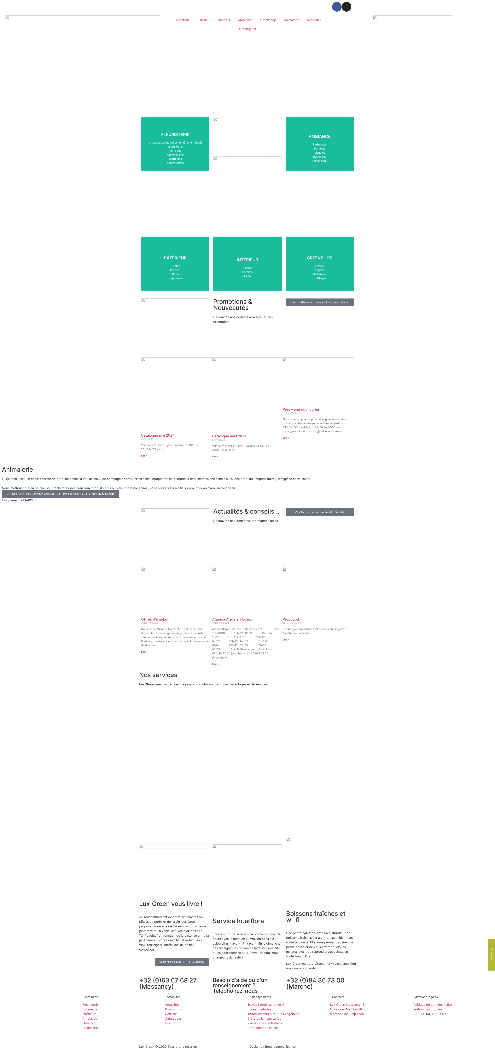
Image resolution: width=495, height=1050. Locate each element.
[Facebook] (337, 7)
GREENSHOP (320, 274)
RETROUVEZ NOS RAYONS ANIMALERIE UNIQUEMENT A (61, 494)
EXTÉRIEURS (175, 274)
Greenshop (268, 20)
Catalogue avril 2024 (229, 436)
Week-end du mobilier (301, 409)
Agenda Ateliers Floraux (232, 619)
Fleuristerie (182, 20)
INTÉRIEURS (247, 272)
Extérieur (204, 20)
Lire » (144, 455)
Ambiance (245, 20)
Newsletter (491, 954)
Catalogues (247, 29)
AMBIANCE (319, 156)
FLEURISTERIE (175, 158)
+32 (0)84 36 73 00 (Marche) (315, 983)
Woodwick (291, 619)
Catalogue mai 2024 (158, 435)
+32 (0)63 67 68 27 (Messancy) (168, 983)
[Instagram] (346, 7)
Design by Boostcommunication (272, 1046)
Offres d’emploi (154, 619)
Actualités (314, 20)
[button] (6, 107)
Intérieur (224, 20)
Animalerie (291, 20)
